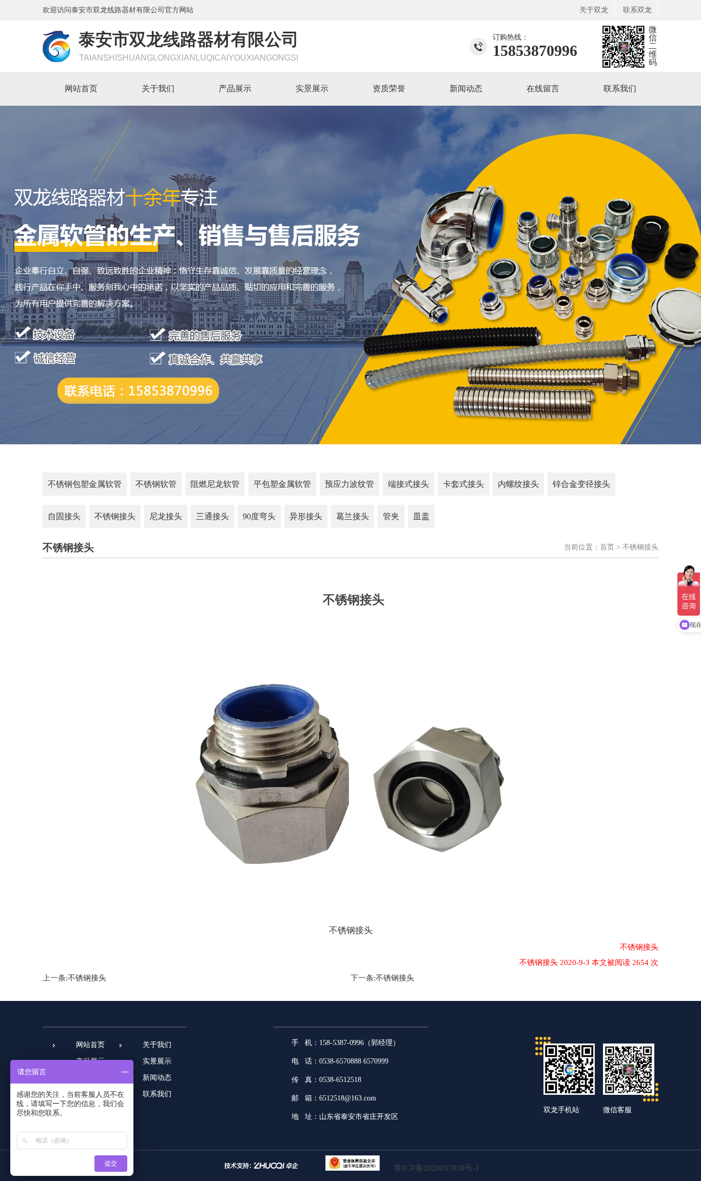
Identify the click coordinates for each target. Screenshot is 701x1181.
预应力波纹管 (349, 484)
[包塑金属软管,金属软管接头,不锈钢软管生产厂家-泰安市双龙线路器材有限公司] (56, 59)
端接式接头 (408, 484)
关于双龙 (593, 10)
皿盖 (421, 516)
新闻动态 (466, 88)
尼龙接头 (165, 516)
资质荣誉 (389, 88)
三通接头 (212, 516)
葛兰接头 (352, 516)
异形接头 (305, 516)
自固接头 (64, 516)
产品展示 (235, 88)
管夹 (391, 516)
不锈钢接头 (114, 516)
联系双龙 (637, 10)
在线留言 (543, 88)
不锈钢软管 (156, 484)
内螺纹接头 (518, 484)
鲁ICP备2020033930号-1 (436, 1168)
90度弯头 (259, 516)
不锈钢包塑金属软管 (85, 484)
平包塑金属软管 (282, 484)
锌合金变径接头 (581, 484)
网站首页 (81, 88)
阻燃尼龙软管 (215, 484)
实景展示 (312, 88)
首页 (607, 547)
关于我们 (158, 88)
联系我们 (619, 88)
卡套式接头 (463, 484)
